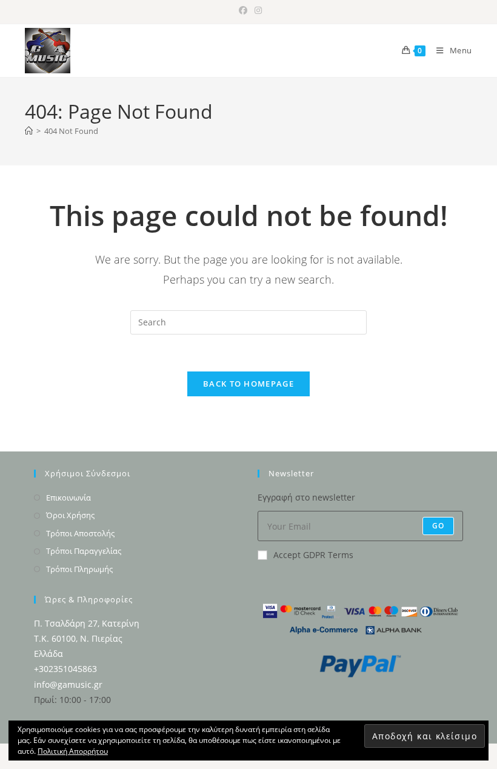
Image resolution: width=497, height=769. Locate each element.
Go (438, 526)
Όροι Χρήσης (70, 515)
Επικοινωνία (68, 497)
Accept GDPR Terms (313, 555)
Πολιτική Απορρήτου (73, 751)
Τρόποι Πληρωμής (79, 569)
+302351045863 (65, 668)
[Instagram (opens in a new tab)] (256, 10)
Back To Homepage (248, 383)
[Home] (29, 130)
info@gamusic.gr (68, 684)
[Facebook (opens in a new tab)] (243, 10)
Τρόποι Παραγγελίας (83, 550)
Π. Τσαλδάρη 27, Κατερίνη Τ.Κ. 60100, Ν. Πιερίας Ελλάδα (86, 638)
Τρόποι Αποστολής (80, 533)
